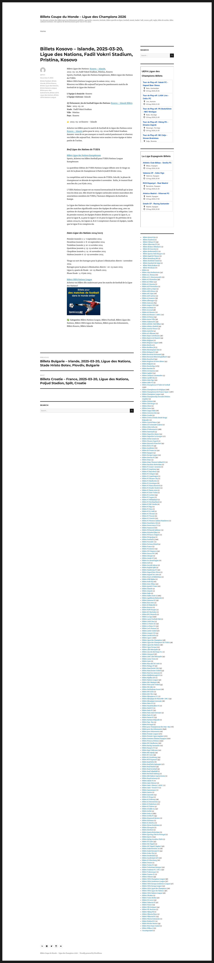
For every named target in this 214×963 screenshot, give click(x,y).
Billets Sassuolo (147, 795)
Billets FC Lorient (148, 495)
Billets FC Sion (147, 509)
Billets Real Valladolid (149, 771)
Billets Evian (146, 460)
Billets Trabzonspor (149, 872)
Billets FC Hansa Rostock (151, 486)
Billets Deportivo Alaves (150, 434)
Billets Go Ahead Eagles (150, 561)
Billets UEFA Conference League (153, 881)
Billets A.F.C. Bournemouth (151, 277)
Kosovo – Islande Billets (121, 103)
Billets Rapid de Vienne (150, 256)
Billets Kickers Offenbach (151, 247)
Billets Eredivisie (148, 448)
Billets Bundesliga (148, 366)
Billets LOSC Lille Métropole (152, 657)
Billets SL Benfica (148, 823)
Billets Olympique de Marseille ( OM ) (155, 699)
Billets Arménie (147, 308)
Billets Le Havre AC (148, 624)
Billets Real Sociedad (149, 769)
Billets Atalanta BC (148, 322)
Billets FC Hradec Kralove (151, 488)
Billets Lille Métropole (150, 650)
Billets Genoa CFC (148, 553)
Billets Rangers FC (148, 748)
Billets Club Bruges (148, 404)
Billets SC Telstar (148, 806)
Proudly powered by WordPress (91, 953)
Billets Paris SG (147, 715)
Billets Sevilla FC (148, 816)
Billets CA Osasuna (148, 371)
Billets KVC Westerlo (149, 614)
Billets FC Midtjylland (149, 500)
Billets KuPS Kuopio (149, 610)
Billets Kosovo (51, 83)
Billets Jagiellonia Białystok (152, 598)
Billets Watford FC (148, 921)
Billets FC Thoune (148, 514)
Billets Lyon (146, 661)
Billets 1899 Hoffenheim (151, 272)
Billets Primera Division (150, 741)
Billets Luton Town (149, 659)
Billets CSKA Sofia (148, 427)
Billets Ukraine (147, 895)
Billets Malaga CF (148, 666)
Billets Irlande (147, 589)
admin (42, 75)
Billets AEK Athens (148, 291)
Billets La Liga (147, 617)
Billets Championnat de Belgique (153, 390)
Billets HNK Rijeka (148, 579)
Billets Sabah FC (147, 781)
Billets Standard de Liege (151, 263)
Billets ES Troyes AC (149, 450)
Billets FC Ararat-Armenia (151, 467)
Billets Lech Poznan (149, 628)
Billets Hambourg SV (149, 570)
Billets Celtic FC (147, 383)
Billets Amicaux (147, 303)
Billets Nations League (48, 88)
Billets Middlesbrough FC (151, 675)
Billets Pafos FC (147, 703)
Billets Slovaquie (148, 828)
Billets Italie (146, 593)
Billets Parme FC (148, 717)
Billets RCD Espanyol (149, 760)
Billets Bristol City (148, 237)
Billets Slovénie (147, 830)
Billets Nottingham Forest (151, 689)
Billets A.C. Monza (148, 275)
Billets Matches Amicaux (151, 673)
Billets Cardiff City (148, 378)
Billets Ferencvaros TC (150, 525)
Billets (144, 270)
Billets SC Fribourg (148, 799)
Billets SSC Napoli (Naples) (151, 846)
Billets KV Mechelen (149, 612)
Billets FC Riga (147, 507)
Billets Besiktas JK (148, 347)
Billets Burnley (147, 368)
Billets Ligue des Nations (49, 86)
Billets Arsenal (147, 310)
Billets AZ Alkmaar (148, 333)
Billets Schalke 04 (148, 809)
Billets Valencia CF (148, 902)
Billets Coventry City (149, 413)
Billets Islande (147, 591)
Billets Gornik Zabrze (149, 565)
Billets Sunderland (148, 856)
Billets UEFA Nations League (79, 279)
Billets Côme (146, 406)
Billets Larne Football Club (151, 619)
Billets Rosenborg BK (150, 258)
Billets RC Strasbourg (149, 757)
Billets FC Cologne (148, 474)
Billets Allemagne (148, 301)
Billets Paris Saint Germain (151, 713)
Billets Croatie (147, 415)
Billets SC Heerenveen (150, 802)
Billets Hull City (147, 582)
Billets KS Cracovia (149, 249)
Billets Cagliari (147, 373)
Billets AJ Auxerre (148, 298)
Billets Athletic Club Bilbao (151, 324)
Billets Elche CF (147, 446)
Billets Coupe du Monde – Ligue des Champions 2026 (83, 17)
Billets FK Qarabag (148, 537)
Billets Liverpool (148, 654)
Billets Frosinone (148, 549)
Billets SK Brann (148, 820)
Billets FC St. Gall (148, 511)
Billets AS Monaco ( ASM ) (151, 315)
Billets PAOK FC (147, 708)
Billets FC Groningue (149, 483)
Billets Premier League (150, 734)
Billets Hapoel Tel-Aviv (150, 575)
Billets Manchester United (151, 671)
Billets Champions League (151, 394)
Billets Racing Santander (151, 746)
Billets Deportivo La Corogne (152, 436)
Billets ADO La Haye (149, 289)
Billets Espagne (147, 453)
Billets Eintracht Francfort (151, 443)
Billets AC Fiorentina (149, 279)
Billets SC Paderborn (149, 804)
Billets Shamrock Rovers (151, 818)
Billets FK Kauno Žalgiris (151, 535)
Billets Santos (147, 792)
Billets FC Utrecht (148, 518)
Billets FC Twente (148, 516)
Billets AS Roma (147, 317)
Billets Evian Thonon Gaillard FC (153, 462)
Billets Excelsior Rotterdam (152, 464)
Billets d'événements (149, 429)
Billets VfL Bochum (149, 909)
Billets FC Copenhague (150, 476)
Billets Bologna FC (148, 352)
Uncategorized (147, 931)
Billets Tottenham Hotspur (151, 867)
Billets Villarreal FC (149, 916)
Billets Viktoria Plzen (149, 914)
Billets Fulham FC (148, 242)
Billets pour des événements (152, 729)
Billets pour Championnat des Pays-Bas (156, 727)
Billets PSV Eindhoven (150, 743)
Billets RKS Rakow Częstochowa (153, 776)
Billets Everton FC (148, 457)
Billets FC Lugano (148, 497)
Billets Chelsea (147, 401)
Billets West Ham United (150, 926)
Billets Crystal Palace (149, 422)
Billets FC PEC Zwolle (149, 504)
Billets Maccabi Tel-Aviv (150, 664)
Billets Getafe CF (148, 558)
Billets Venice (147, 905)
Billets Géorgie (147, 556)
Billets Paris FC (147, 710)
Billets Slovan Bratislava (150, 825)
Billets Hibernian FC (149, 244)
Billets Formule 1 (148, 542)
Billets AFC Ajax (147, 294)
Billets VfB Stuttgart (149, 907)
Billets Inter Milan (148, 584)
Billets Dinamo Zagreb (150, 441)
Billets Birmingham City (150, 350)
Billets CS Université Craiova (152, 425)
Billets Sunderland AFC (150, 858)
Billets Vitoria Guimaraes (151, 919)
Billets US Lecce (147, 900)
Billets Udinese (147, 877)
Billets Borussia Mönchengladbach (154, 357)
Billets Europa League (149, 455)
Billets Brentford (148, 359)
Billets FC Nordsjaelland (150, 502)
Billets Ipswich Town (149, 586)
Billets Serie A (147, 813)
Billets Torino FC (148, 865)
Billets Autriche (147, 331)
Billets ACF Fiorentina (150, 287)
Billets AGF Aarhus (148, 296)
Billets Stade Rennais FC (150, 851)
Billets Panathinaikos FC (150, 706)
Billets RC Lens (147, 755)
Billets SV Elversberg (149, 860)
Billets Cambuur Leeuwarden (152, 376)
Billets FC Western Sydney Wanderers (155, 521)
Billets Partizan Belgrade (150, 720)
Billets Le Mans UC (148, 626)
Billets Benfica (147, 345)
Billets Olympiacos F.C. (150, 696)
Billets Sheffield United (150, 261)
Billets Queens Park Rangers (152, 254)
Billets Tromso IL (148, 874)
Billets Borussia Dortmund (151, 354)
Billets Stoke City (148, 853)
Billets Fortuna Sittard (150, 544)
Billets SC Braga (147, 797)
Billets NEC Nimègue (149, 682)
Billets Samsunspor (149, 790)
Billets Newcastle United (150, 685)
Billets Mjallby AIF (148, 678)
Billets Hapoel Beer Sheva (151, 572)
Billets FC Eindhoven (149, 481)
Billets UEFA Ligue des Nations (153, 891)
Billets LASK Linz (148, 621)
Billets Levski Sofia (149, 635)
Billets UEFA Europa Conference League (156, 884)
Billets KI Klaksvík (148, 605)
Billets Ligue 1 (147, 638)
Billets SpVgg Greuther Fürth (152, 839)
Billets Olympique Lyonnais (152, 701)
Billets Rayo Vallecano (150, 750)
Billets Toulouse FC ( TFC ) (151, 870)
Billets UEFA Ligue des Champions (154, 888)
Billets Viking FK (148, 912)
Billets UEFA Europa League (152, 886)
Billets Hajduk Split (149, 568)
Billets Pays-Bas (148, 722)
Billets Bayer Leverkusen (151, 336)
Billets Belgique (147, 340)
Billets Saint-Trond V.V (150, 788)
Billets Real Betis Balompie (151, 764)
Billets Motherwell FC (150, 251)
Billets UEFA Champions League (153, 879)
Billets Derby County (149, 439)
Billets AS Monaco (148, 312)
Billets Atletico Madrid (150, 326)
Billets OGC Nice (147, 694)
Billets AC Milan (147, 282)
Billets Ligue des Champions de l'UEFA (155, 642)
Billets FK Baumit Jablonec (151, 530)
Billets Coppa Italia (148, 411)
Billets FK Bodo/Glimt (150, 532)
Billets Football (45, 81)
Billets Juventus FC (148, 600)
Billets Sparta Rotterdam (150, 832)
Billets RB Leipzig (148, 753)
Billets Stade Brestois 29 (150, 849)
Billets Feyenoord (148, 528)
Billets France (147, 546)
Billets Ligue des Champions (152, 640)
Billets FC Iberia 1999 (149, 490)
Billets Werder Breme (149, 924)
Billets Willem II (147, 928)
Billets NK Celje (147, 687)
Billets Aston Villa (148, 319)
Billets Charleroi (148, 240)
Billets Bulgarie (147, 364)
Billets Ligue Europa (149, 647)
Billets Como (146, 408)
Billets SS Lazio (147, 842)
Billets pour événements (150, 731)
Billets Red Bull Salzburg (150, 774)
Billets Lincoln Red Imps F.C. (152, 652)
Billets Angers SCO (148, 305)
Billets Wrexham (148, 268)
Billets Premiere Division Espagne (154, 739)
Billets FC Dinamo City (150, 479)
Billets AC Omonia (148, 284)
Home (43, 31)
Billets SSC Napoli (148, 844)
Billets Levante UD (148, 633)
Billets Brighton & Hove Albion (153, 361)
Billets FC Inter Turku (149, 493)
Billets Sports (147, 837)
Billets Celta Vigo (148, 380)
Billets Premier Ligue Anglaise (152, 736)
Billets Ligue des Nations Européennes (84, 155)
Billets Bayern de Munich (151, 338)
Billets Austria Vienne (149, 329)
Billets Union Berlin (149, 898)
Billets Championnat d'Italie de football (156, 385)
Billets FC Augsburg (149, 469)
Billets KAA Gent (148, 603)
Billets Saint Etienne (149, 783)
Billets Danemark (148, 432)
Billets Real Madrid (148, 767)
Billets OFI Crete (147, 692)
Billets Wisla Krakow (149, 265)
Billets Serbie (146, 811)
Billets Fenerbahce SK (150, 523)
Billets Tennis (147, 863)
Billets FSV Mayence (149, 551)
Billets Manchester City (150, 668)
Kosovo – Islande (97, 69)
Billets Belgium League (150, 343)
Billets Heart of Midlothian (151, 577)
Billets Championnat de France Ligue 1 (155, 392)
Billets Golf (146, 563)
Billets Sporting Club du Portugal (153, 835)
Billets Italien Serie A (149, 596)
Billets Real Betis (148, 762)
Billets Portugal (147, 724)
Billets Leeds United (149, 631)
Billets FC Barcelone (149, 472)
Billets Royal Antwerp (149, 778)
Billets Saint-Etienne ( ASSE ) (152, 785)
